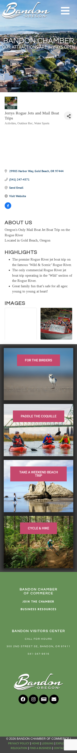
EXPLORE (62, 743)
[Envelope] (54, 699)
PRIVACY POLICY (18, 743)
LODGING (48, 743)
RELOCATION (19, 748)
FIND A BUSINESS (40, 748)
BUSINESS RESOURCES (38, 609)
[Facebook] (23, 699)
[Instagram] (33, 699)
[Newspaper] (43, 699)
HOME (35, 743)
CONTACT (60, 748)
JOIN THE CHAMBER (38, 601)
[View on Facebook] (8, 208)
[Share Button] (68, 115)
